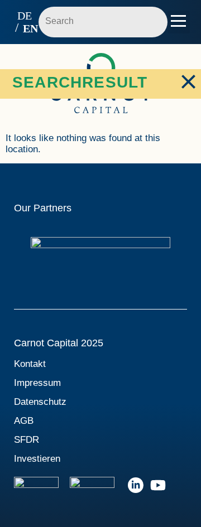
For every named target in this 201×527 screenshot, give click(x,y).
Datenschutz (40, 402)
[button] (179, 22)
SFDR (26, 439)
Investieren (37, 458)
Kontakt (30, 364)
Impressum (37, 383)
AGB (24, 420)
